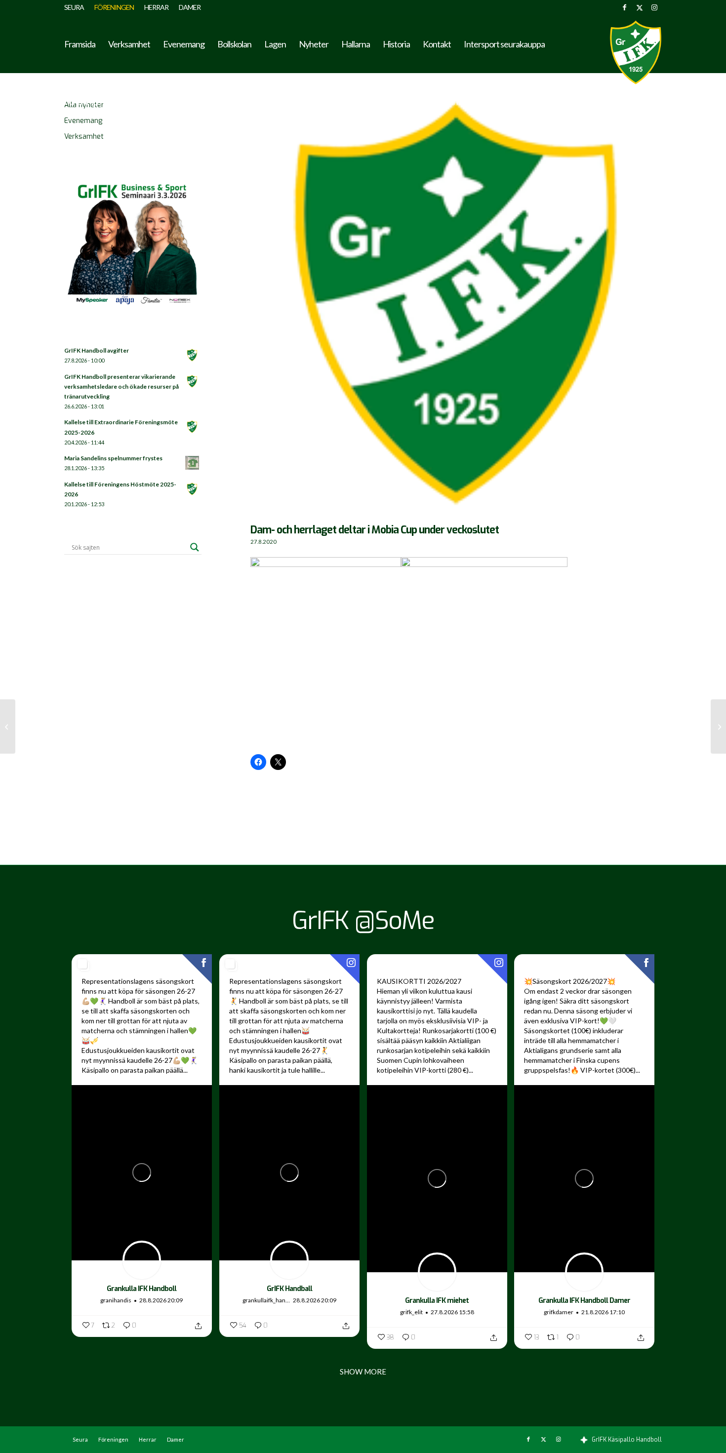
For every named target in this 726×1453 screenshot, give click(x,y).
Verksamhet (84, 136)
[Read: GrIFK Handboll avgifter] (193, 355)
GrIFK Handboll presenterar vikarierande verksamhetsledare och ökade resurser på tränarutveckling (121, 386)
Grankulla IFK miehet (437, 1300)
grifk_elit (411, 1312)
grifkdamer (558, 1312)
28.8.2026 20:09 (161, 1300)
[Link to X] (639, 7)
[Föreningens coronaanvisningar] (718, 726)
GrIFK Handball (289, 1288)
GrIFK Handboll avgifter (96, 350)
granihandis (115, 1300)
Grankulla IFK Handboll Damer (584, 1300)
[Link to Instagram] (654, 7)
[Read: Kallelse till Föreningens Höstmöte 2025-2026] (193, 489)
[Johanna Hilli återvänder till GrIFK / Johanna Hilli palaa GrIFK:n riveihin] (7, 726)
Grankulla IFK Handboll (141, 1288)
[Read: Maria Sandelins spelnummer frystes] (193, 463)
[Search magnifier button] (195, 547)
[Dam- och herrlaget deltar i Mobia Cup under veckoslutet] (456, 308)
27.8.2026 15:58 (452, 1312)
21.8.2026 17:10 (603, 1312)
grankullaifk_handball (266, 1300)
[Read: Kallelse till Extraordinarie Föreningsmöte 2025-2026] (193, 427)
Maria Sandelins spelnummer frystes (113, 458)
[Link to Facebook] (624, 7)
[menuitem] (76, 7)
